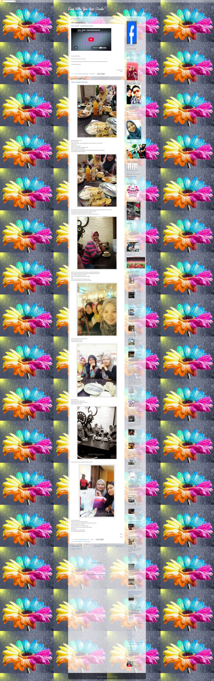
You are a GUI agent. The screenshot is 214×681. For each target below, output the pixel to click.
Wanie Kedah (131, 400)
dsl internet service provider (132, 170)
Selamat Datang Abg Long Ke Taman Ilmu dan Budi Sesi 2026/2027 (138, 312)
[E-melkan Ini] (98, 74)
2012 (129, 648)
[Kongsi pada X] (101, 74)
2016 (129, 630)
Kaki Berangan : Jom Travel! (134, 508)
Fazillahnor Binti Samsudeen (132, 20)
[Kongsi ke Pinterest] (104, 74)
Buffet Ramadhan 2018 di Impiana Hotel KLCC (138, 510)
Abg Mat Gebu (131, 350)
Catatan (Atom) (78, 548)
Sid (129, 563)
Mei (130, 639)
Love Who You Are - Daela (86, 8)
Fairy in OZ (130, 386)
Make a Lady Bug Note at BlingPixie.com (97, 574)
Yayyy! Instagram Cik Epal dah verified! (138, 474)
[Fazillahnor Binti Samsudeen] (132, 43)
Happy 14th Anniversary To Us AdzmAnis (138, 326)
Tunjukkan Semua (140, 623)
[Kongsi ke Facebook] (102, 74)
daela (137, 661)
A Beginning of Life (132, 324)
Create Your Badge (130, 45)
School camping (138, 496)
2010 (129, 652)
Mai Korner (130, 457)
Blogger (115, 676)
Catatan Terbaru (75, 546)
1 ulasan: (92, 539)
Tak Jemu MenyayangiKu (133, 555)
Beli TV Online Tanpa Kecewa (134, 378)
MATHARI (130, 338)
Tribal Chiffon (130, 177)
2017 (129, 629)
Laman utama (97, 546)
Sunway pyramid (87, 541)
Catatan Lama (119, 546)
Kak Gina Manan (132, 495)
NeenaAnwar (131, 485)
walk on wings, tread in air (134, 291)
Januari (130, 641)
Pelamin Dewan (138, 579)
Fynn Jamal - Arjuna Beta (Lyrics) (82, 26)
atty (129, 428)
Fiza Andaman (131, 577)
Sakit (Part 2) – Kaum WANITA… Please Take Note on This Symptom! (134, 487)
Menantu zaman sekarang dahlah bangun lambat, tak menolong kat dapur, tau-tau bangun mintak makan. (138, 296)
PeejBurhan (130, 414)
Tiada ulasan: (92, 73)
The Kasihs (130, 442)
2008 (129, 656)
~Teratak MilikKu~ (132, 553)
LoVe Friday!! (137, 616)
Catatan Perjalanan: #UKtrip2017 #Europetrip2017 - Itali (138, 566)
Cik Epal (130, 471)
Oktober (131, 636)
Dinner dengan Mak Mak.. (79, 82)
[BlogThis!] (99, 74)
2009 (129, 654)
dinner (75, 541)
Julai (130, 637)
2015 (129, 632)
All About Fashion (132, 176)
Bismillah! (137, 339)
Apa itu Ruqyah (131, 366)
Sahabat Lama (80, 541)
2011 (129, 650)
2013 (129, 647)
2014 (129, 634)
